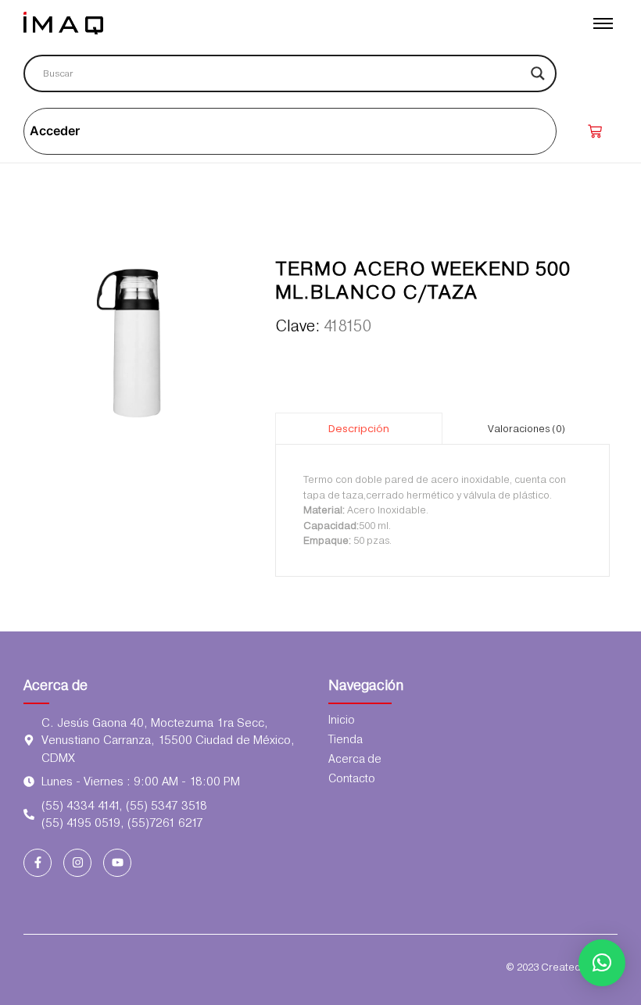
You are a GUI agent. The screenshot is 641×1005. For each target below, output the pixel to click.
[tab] (358, 428)
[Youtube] (117, 863)
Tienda (345, 739)
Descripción (358, 428)
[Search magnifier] (538, 73)
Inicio (341, 720)
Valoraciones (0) (526, 429)
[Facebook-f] (37, 863)
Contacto (351, 778)
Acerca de (55, 685)
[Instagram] (77, 863)
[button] (601, 962)
